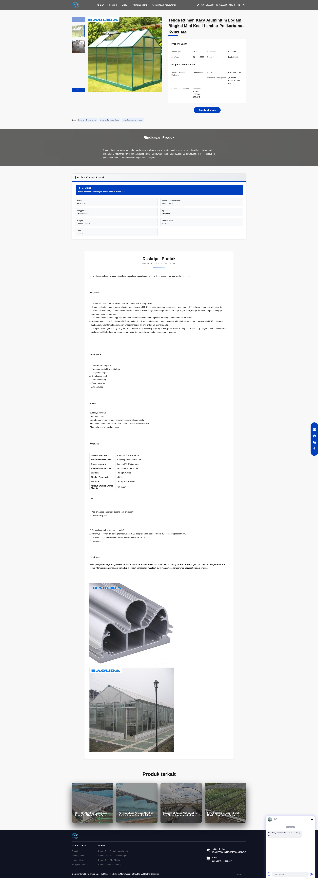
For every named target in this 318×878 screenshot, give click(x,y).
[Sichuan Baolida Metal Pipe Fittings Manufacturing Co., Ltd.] (76, 5)
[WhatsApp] (314, 435)
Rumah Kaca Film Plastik (109, 860)
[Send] (312, 874)
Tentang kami (140, 5)
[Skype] (314, 442)
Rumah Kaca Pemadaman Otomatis (113, 851)
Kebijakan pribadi (80, 865)
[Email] (314, 429)
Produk (113, 5)
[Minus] (311, 819)
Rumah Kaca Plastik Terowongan (112, 856)
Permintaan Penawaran (164, 5)
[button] (78, 90)
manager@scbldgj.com (222, 861)
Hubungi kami (78, 860)
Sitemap (240, 875)
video (125, 5)
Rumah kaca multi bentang (109, 865)
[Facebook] (314, 448)
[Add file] (269, 874)
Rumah (100, 5)
